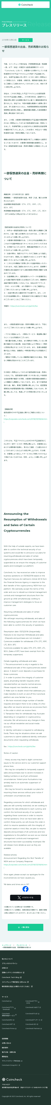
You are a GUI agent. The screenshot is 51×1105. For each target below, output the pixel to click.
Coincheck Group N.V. (10, 1065)
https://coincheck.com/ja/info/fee (24, 306)
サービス (5, 997)
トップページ (6, 945)
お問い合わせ (6, 1043)
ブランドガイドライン (9, 963)
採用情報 (5, 1039)
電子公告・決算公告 (9, 1052)
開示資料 (5, 1048)
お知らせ (5, 968)
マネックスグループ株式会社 (11, 1061)
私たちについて (7, 959)
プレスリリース (21, 945)
